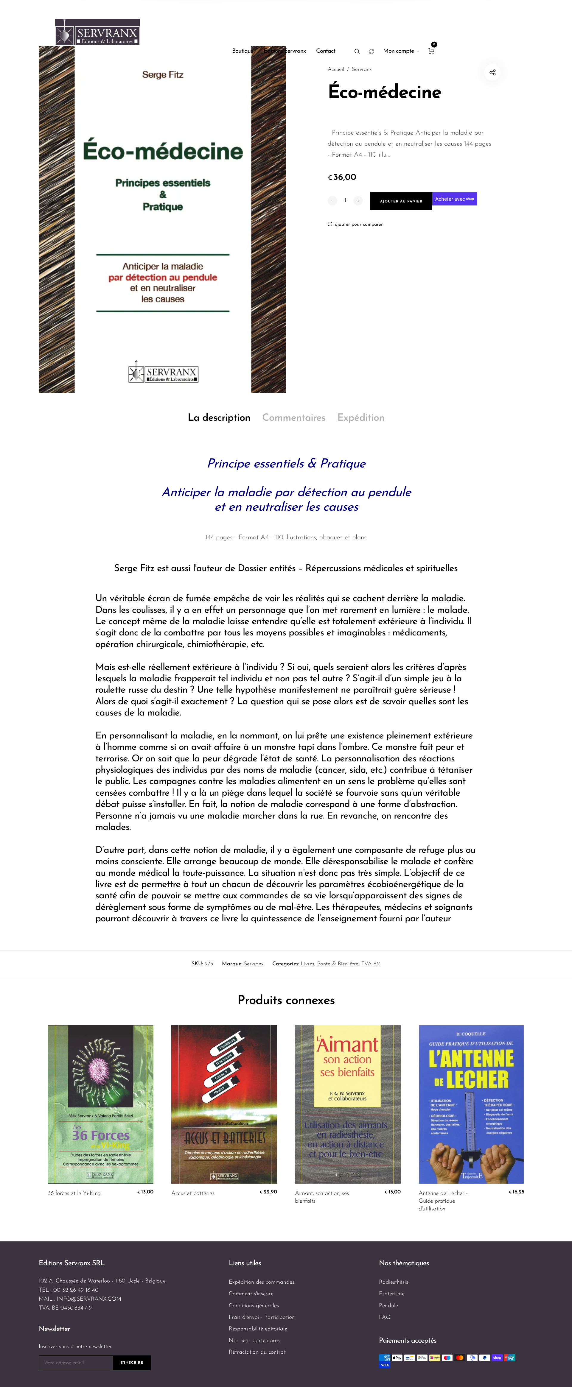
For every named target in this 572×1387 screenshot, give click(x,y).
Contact (325, 51)
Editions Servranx (285, 51)
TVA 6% (371, 964)
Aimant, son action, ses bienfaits (322, 1197)
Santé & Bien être (337, 964)
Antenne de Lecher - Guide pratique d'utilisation (443, 1201)
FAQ (385, 1317)
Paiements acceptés (407, 1340)
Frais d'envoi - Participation (262, 1317)
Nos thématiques (404, 1263)
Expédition (360, 418)
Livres (307, 964)
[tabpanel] (162, 219)
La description (219, 418)
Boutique (242, 51)
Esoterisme (392, 1294)
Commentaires (293, 418)
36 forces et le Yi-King (74, 1193)
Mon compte (398, 51)
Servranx (253, 964)
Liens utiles (245, 1263)
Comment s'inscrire (251, 1294)
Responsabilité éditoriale (258, 1329)
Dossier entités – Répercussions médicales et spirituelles (348, 568)
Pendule (388, 1306)
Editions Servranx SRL (72, 1263)
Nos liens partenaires (254, 1341)
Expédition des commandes (261, 1282)
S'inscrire (132, 1363)
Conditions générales (254, 1306)
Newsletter (54, 1329)
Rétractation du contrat (257, 1352)
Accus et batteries (192, 1193)
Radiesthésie (393, 1282)
